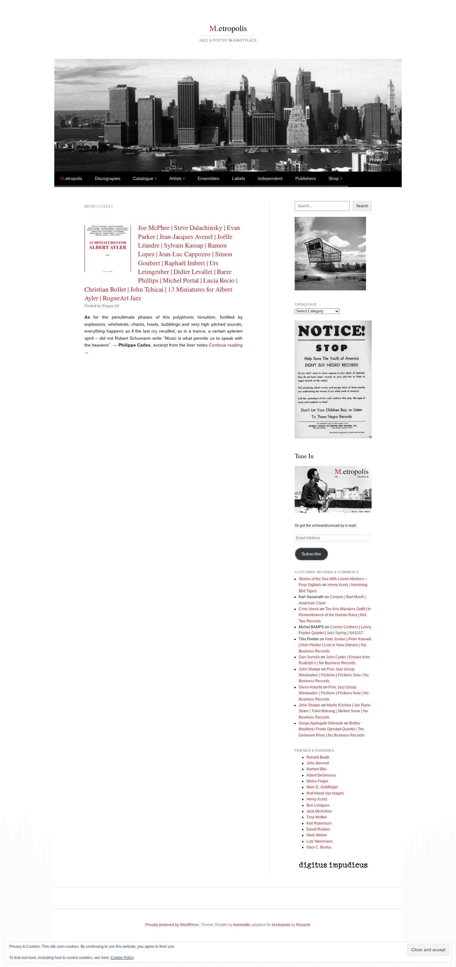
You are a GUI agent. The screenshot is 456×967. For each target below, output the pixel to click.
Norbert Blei (316, 769)
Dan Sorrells (309, 657)
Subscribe (311, 554)
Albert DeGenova (321, 775)
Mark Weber (316, 835)
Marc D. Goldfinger (322, 787)
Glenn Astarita (310, 687)
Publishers (305, 178)
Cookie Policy (122, 958)
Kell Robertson (319, 823)
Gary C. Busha (318, 847)
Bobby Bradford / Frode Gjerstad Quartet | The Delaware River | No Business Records (331, 729)
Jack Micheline (319, 811)
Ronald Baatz (317, 757)
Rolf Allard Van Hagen (325, 793)
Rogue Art (110, 306)
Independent (270, 178)
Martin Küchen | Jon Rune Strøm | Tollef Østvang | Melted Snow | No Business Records (334, 711)
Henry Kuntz (316, 799)
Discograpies (107, 178)
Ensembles (208, 178)
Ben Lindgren (317, 805)
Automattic (242, 925)
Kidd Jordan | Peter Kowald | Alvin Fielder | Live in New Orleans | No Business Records (335, 645)
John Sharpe (309, 669)
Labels (238, 178)
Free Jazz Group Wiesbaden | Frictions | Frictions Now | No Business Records (334, 675)
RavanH (303, 925)
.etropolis (228, 28)
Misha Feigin (317, 781)
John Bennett (317, 763)
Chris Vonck (309, 609)
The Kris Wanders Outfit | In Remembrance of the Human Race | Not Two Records (335, 615)
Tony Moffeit (316, 817)
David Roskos (318, 829)
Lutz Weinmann (319, 841)
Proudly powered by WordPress (172, 925)
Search (362, 206)
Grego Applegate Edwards (321, 723)
